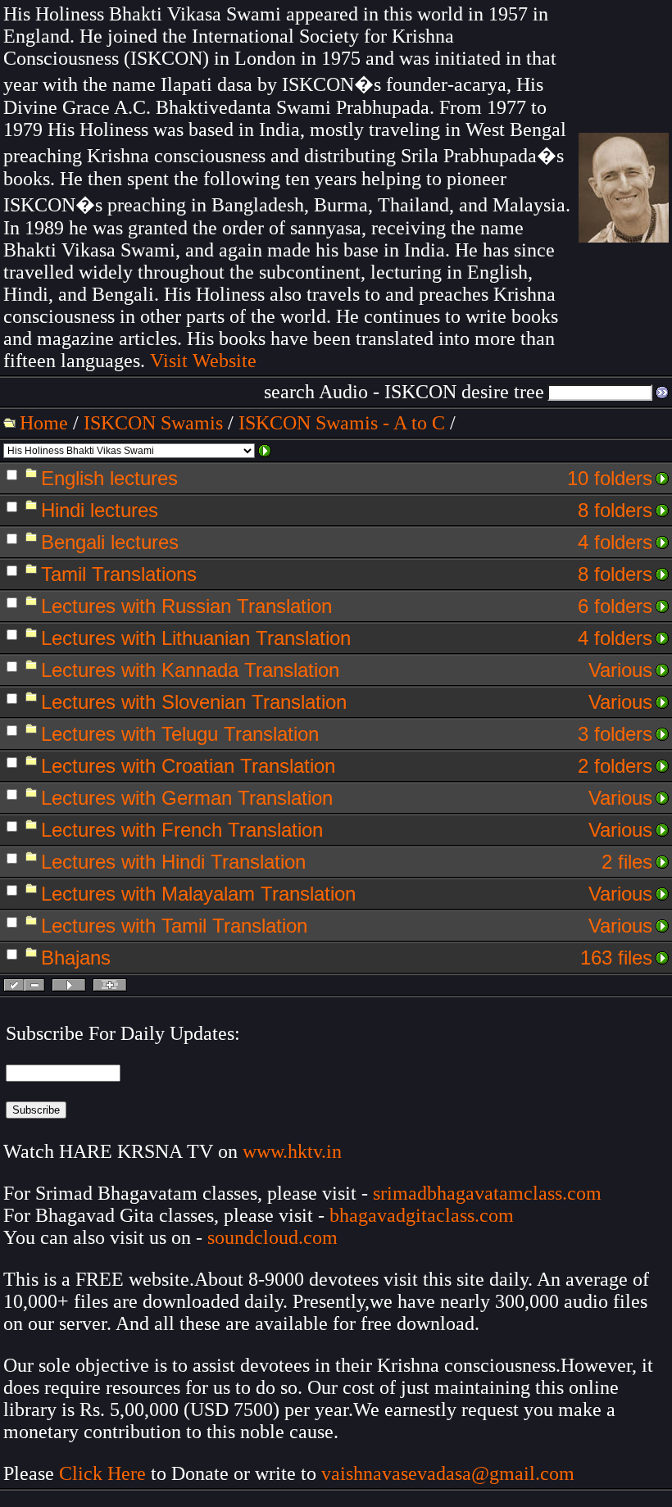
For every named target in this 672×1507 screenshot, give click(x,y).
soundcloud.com (272, 1237)
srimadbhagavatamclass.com (487, 1193)
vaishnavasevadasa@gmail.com (450, 1473)
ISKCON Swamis (153, 422)
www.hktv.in (292, 1151)
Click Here (102, 1473)
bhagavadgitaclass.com (421, 1215)
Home (44, 422)
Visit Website (203, 360)
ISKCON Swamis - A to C (341, 422)
